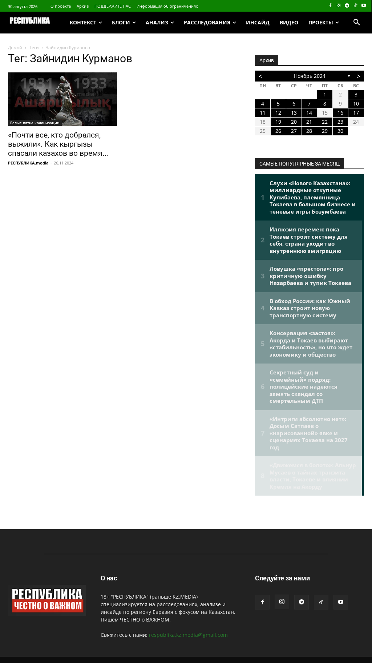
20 (294, 121)
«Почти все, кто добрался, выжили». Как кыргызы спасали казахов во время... (58, 144)
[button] (357, 22)
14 (309, 112)
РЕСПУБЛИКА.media (28, 163)
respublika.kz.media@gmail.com (188, 634)
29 (325, 130)
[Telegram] (347, 6)
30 (340, 130)
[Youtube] (363, 6)
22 (325, 121)
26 (278, 130)
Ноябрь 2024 (310, 75)
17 (356, 112)
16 (340, 112)
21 (309, 121)
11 (263, 112)
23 (340, 121)
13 (294, 112)
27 (294, 130)
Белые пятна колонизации (35, 122)
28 (309, 130)
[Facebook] (330, 6)
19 (278, 121)
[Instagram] (339, 6)
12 (278, 112)
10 (356, 103)
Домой (15, 47)
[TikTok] (355, 6)
